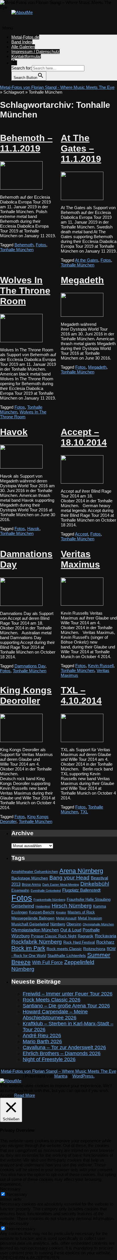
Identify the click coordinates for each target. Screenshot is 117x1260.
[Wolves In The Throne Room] (21, 340)
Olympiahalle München (98, 924)
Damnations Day (29, 665)
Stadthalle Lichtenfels (66, 956)
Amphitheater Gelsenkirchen (34, 872)
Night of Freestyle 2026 (49, 1059)
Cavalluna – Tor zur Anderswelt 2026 (64, 1047)
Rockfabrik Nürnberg (36, 942)
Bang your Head (69, 878)
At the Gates (86, 260)
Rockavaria (105, 936)
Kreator (61, 912)
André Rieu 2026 (42, 1035)
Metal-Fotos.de (25, 37)
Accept (81, 534)
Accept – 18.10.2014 (84, 437)
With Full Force (47, 962)
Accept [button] (6, 1095)
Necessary (17, 1194)
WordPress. (83, 1076)
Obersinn (73, 924)
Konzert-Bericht (42, 912)
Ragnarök (85, 936)
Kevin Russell (101, 665)
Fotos (41, 244)
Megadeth (82, 280)
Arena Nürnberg (81, 870)
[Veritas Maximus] (82, 604)
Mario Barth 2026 (42, 1041)
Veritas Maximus (80, 559)
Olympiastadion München (35, 930)
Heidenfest (42, 906)
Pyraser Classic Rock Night (53, 936)
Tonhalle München (17, 249)
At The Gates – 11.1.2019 (81, 148)
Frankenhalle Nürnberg (49, 899)
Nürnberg (57, 924)
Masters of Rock (81, 912)
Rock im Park (28, 948)
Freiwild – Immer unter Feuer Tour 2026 (67, 994)
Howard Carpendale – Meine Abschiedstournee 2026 (55, 1014)
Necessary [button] (10, 1188)
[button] (14, 62)
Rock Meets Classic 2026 (51, 1000)
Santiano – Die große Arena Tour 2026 (66, 1006)
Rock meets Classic (64, 948)
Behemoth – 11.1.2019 (26, 143)
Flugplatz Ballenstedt (81, 890)
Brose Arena (31, 884)
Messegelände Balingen (33, 918)
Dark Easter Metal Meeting (60, 884)
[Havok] (21, 467)
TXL (84, 811)
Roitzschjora (94, 948)
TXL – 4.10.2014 (81, 695)
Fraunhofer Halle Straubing (88, 899)
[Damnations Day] (21, 604)
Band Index (21, 41)
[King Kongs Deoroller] (21, 740)
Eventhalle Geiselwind (46, 890)
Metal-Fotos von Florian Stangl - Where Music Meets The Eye (57, 87)
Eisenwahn (20, 890)
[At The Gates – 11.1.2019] (82, 198)
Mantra (60, 1076)
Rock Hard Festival (79, 942)
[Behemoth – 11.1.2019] (21, 188)
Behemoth (24, 244)
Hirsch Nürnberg (72, 906)
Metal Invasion (90, 918)
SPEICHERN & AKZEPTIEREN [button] (29, 1257)
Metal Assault (66, 918)
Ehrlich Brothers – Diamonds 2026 (62, 1053)
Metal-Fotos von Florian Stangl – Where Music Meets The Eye (58, 1071)
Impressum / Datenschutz (35, 51)
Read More (24, 1095)
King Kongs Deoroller (26, 695)
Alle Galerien (23, 46)
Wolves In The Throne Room (25, 290)
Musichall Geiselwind (30, 924)
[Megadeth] (82, 315)
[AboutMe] (22, 12)
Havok (14, 432)
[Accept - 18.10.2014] (82, 482)
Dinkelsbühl (94, 884)
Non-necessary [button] (14, 1223)
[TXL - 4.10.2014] (82, 740)
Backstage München (29, 878)
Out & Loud (70, 929)
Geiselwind (22, 906)
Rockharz (105, 942)
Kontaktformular (26, 56)
